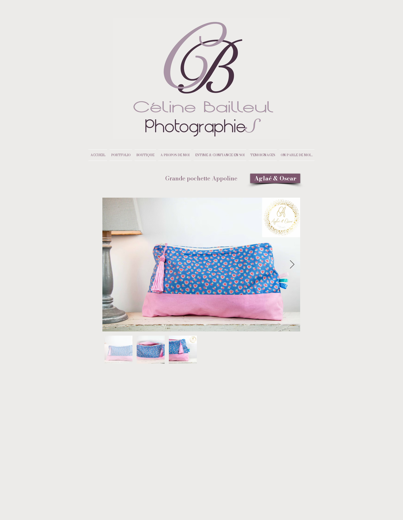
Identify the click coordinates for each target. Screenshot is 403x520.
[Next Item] (292, 264)
